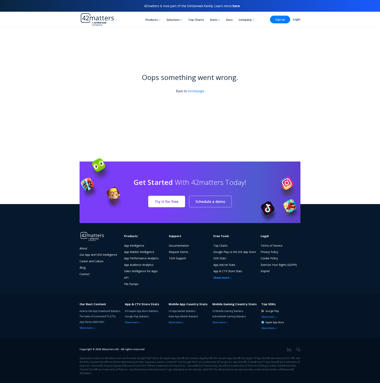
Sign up (280, 19)
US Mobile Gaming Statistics (227, 311)
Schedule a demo (210, 201)
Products (151, 20)
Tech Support (177, 258)
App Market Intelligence (139, 252)
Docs (229, 20)
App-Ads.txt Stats (224, 265)
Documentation (179, 245)
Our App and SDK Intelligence (98, 255)
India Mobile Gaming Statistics (229, 316)
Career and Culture (92, 261)
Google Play (272, 311)
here (236, 6)
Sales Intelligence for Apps (141, 271)
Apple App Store (274, 322)
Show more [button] (221, 277)
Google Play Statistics (137, 316)
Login (296, 19)
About (83, 248)
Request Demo (178, 252)
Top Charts (196, 20)
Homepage (196, 91)
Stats (213, 20)
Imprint (265, 271)
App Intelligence (134, 245)
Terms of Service (271, 245)
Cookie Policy (269, 258)
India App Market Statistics (183, 316)
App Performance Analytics (141, 258)
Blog (83, 267)
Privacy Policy (269, 252)
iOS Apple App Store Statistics (141, 311)
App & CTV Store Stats (227, 271)
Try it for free (167, 201)
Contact (85, 274)
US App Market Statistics (182, 311)
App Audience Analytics (139, 265)
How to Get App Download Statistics (100, 311)
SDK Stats (219, 258)
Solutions (173, 20)
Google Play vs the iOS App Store (234, 252)
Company (245, 20)
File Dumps (131, 284)
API (126, 277)
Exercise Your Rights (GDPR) (279, 265)
